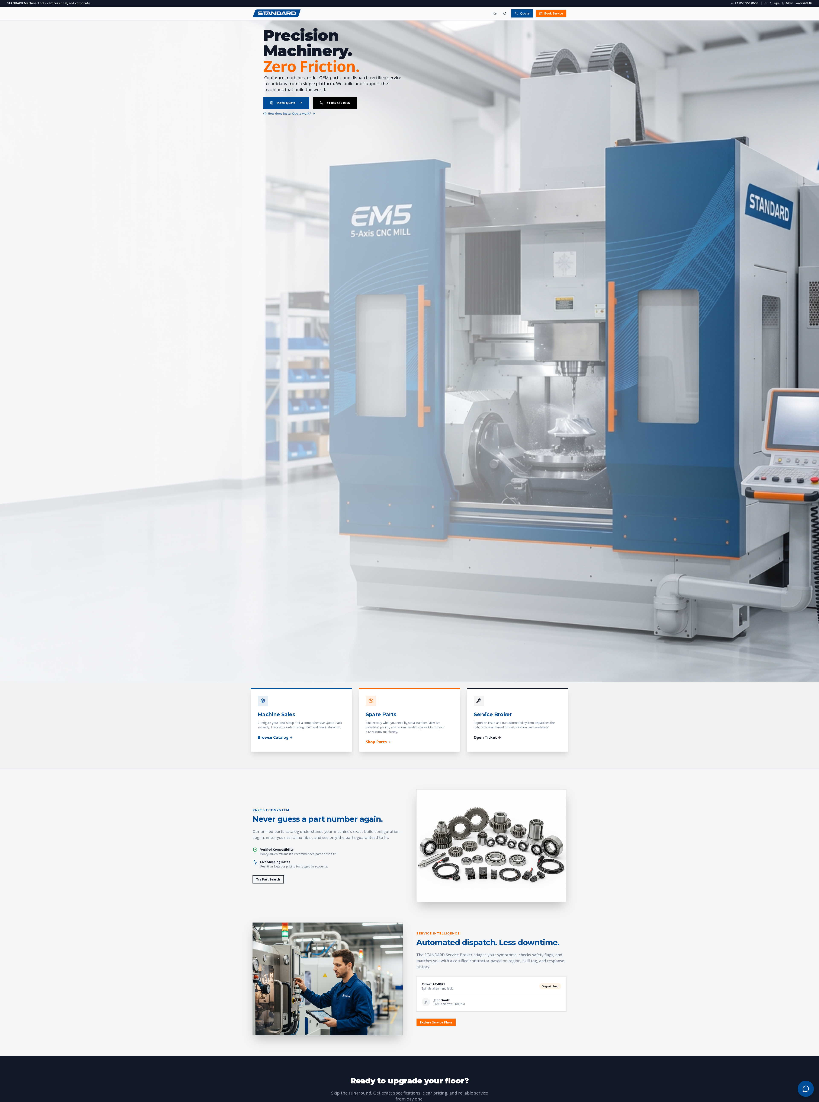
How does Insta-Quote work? (289, 113)
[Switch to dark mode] (495, 13)
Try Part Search (268, 879)
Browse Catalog (273, 737)
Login (776, 3)
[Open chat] (806, 1089)
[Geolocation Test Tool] (765, 3)
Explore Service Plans (436, 1022)
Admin (789, 3)
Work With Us (804, 3)
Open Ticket (485, 737)
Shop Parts (376, 741)
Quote (524, 13)
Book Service (553, 13)
